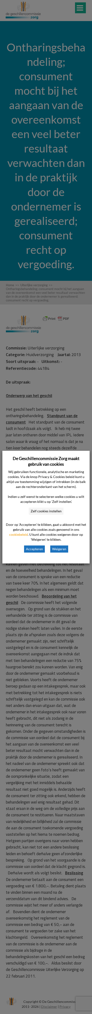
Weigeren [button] (59, 549)
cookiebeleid (18, 534)
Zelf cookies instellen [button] (46, 511)
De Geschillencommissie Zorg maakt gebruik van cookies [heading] (46, 461)
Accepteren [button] (34, 549)
